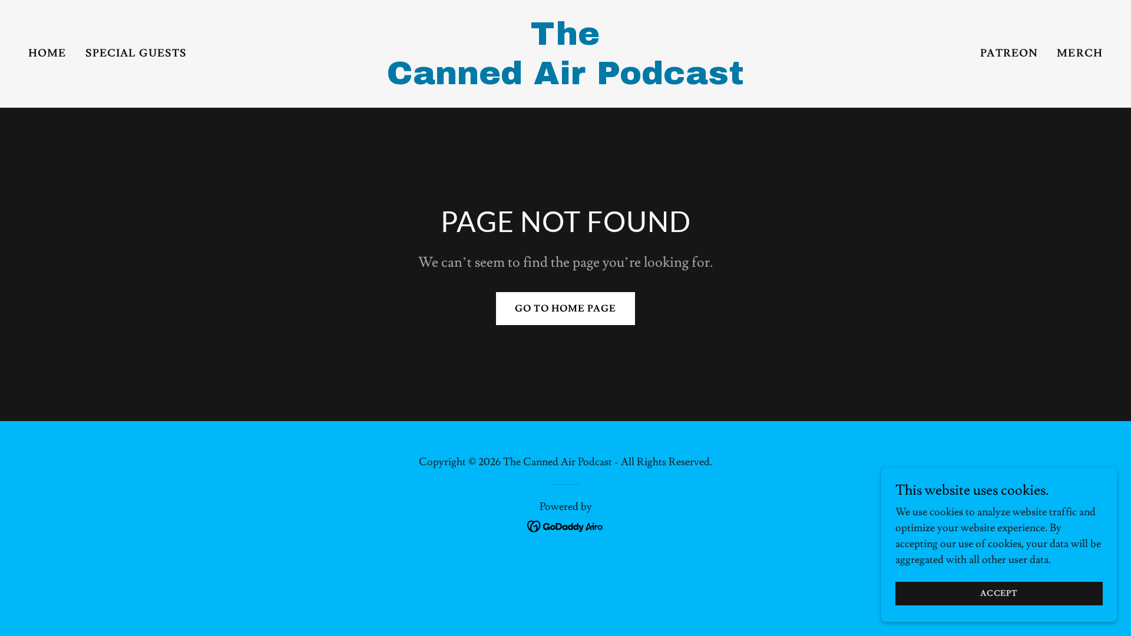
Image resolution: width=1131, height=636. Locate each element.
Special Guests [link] (136, 53)
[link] (565, 81)
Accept (999, 593)
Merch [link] (1080, 53)
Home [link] (47, 53)
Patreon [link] (1009, 53)
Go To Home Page (565, 308)
